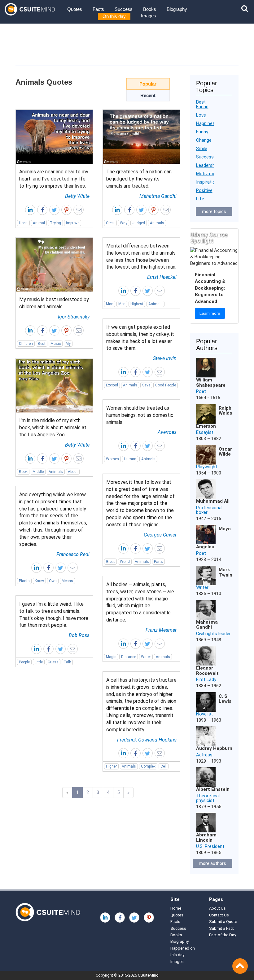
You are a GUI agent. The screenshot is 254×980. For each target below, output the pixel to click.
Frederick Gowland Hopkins (147, 740)
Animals (157, 223)
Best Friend (202, 104)
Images (148, 15)
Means (67, 581)
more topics (214, 211)
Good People (165, 385)
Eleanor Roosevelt (207, 670)
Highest (136, 304)
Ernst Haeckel (162, 277)
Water (146, 657)
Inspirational (208, 182)
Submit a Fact (221, 928)
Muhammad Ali (213, 501)
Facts (98, 9)
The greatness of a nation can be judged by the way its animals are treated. (139, 179)
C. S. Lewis (225, 698)
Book (23, 472)
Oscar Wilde (225, 451)
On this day (114, 16)
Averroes (167, 432)
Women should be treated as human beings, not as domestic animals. (139, 415)
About (73, 472)
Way (123, 223)
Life (200, 199)
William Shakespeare (211, 382)
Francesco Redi (73, 554)
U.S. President (210, 846)
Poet (201, 391)
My (68, 343)
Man (109, 304)
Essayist (204, 432)
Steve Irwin (165, 358)
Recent (147, 95)
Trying (55, 223)
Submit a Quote (223, 921)
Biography (177, 9)
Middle (38, 472)
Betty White (77, 196)
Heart (23, 223)
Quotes (74, 9)
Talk (67, 662)
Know (39, 581)
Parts (158, 561)
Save (146, 385)
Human (130, 459)
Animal (39, 223)
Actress (204, 755)
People (24, 662)
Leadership (207, 165)
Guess (53, 662)
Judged (138, 223)
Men (121, 304)
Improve (72, 223)
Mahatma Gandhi (158, 196)
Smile (201, 148)
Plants (24, 581)
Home (175, 908)
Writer (202, 587)
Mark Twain (225, 572)
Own (53, 581)
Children (26, 343)
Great (110, 223)
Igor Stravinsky (74, 317)
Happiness (206, 123)
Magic (111, 657)
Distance (128, 657)
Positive (204, 190)
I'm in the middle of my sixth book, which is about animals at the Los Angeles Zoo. (52, 427)
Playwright (206, 467)
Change (204, 140)
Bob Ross (79, 635)
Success (124, 9)
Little (39, 662)
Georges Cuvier (160, 535)
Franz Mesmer (161, 630)
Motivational (208, 173)
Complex (148, 766)
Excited (112, 385)
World (125, 561)
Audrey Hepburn (214, 748)
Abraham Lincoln (206, 837)
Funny (202, 132)
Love (201, 115)
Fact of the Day (222, 935)
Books (149, 9)
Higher (111, 766)
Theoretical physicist (208, 798)
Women (112, 459)
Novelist (204, 714)
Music (55, 343)
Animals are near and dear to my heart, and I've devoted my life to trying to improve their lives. (53, 179)
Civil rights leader (213, 633)
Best (42, 343)
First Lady (206, 679)
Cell (163, 766)
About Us (217, 908)
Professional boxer (209, 510)
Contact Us (219, 915)
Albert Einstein (213, 789)
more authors (212, 863)
